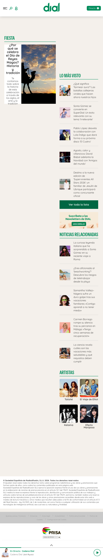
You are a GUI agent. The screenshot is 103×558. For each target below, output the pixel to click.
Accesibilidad (60, 516)
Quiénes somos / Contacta (16, 516)
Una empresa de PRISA (51, 530)
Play (97, 552)
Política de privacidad (77, 516)
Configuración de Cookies (56, 520)
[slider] (51, 547)
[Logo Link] (51, 7)
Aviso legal (46, 516)
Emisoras (33, 516)
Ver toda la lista (79, 204)
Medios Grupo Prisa (51, 537)
